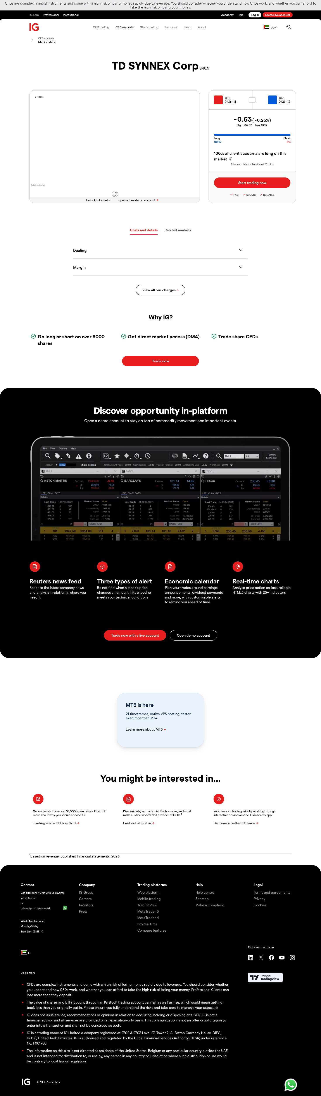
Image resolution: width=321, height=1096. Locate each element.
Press (83, 911)
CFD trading (101, 27)
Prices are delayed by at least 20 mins (252, 164)
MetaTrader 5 (148, 911)
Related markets (178, 230)
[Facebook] (271, 957)
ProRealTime (147, 924)
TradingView (147, 905)
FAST (236, 194)
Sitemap (202, 899)
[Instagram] (292, 957)
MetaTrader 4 (148, 917)
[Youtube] (282, 957)
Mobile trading (149, 899)
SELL (227, 98)
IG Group (86, 892)
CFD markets (125, 27)
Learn (188, 27)
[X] (261, 957)
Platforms (171, 27)
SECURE (251, 194)
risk (153, 989)
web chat (30, 897)
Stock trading (149, 27)
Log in (255, 14)
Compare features (151, 930)
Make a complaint (209, 905)
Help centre (204, 892)
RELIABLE (268, 194)
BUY (281, 98)
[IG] (34, 27)
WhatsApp (27, 908)
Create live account (277, 14)
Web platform (148, 892)
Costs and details (144, 230)
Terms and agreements (272, 892)
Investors (86, 905)
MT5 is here (140, 705)
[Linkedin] (250, 957)
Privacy (259, 899)
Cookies (260, 905)
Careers (85, 899)
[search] (289, 27)
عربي (273, 27)
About (202, 27)
